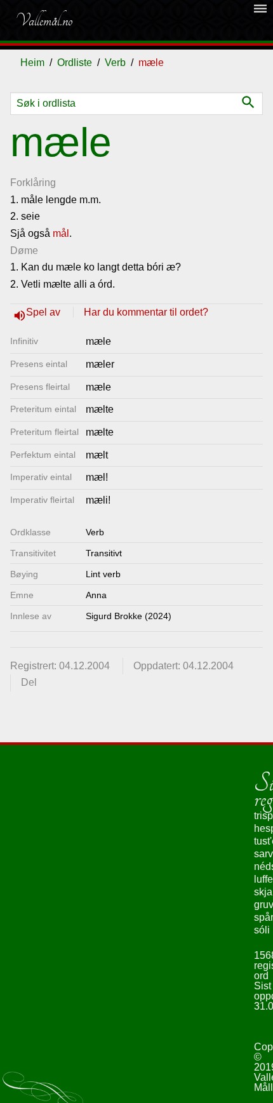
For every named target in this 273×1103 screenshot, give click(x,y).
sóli (262, 930)
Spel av (44, 312)
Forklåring (33, 182)
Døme (24, 250)
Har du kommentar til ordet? (146, 312)
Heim (32, 62)
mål (61, 233)
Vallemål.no (43, 20)
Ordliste (74, 62)
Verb (115, 62)
